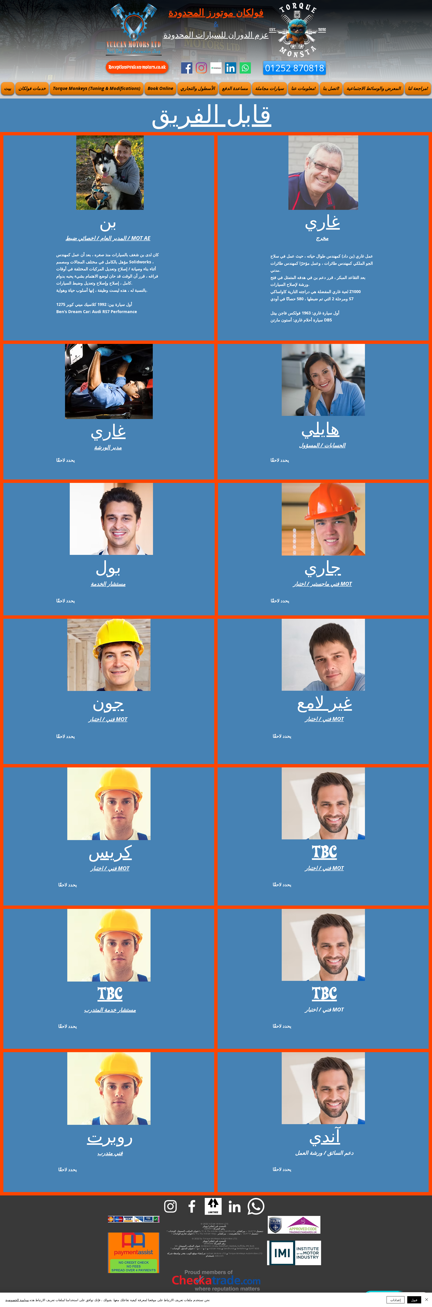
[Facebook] (186, 68)
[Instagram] (201, 68)
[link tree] (213, 1206)
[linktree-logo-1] (216, 68)
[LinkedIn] (230, 68)
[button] (32, 88)
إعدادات (395, 1300)
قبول (414, 1300)
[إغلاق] (426, 1299)
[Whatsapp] (245, 68)
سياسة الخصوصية (17, 1300)
